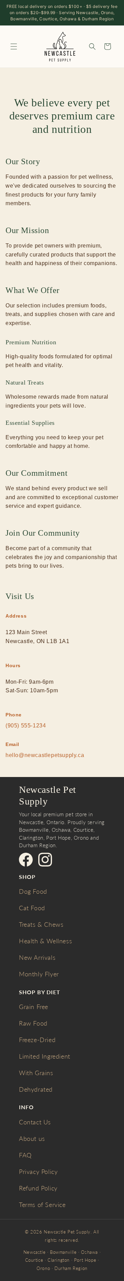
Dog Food (33, 891)
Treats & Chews (41, 924)
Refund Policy (38, 1188)
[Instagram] (45, 860)
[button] (13, 46)
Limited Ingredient (44, 1056)
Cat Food (32, 908)
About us (32, 1138)
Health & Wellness (45, 941)
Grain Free (33, 1006)
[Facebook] (26, 860)
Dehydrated (36, 1089)
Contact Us (35, 1122)
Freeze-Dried (37, 1039)
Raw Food (33, 1023)
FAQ (25, 1155)
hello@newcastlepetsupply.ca (45, 755)
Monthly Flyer (39, 974)
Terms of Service (42, 1204)
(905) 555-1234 (26, 725)
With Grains (36, 1073)
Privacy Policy (38, 1171)
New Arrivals (37, 957)
